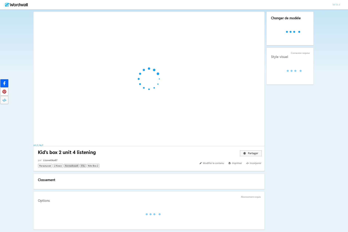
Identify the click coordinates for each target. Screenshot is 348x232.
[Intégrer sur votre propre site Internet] (4, 100)
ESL (83, 165)
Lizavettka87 (50, 160)
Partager (252, 153)
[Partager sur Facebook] (4, 83)
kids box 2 (93, 165)
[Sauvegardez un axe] (4, 92)
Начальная (45, 165)
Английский (71, 165)
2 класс (58, 165)
